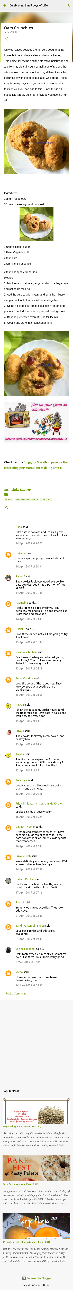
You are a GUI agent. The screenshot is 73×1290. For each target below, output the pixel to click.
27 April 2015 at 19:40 (29, 938)
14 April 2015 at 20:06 (29, 543)
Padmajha (22, 602)
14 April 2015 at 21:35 (29, 592)
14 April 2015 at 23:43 (29, 619)
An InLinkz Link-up (17, 489)
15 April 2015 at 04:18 (29, 668)
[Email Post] (6, 496)
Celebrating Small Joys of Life (29, 5)
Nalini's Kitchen (25, 879)
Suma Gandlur (24, 678)
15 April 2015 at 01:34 (29, 642)
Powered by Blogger (38, 1278)
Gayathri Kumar (25, 826)
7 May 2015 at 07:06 (28, 962)
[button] (6, 39)
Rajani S (20, 576)
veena (19, 972)
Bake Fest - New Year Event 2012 (21, 1184)
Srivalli (20, 730)
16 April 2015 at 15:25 (29, 816)
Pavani (20, 902)
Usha (19, 526)
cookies (46, 499)
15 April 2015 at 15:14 (29, 770)
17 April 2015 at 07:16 (29, 892)
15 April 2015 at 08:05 (29, 694)
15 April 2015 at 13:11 (29, 721)
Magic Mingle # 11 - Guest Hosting (22, 1126)
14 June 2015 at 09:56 (29, 985)
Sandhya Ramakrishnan (30, 925)
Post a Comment (15, 993)
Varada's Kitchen (26, 652)
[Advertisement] (36, 1042)
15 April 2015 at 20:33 (29, 793)
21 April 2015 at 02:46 (29, 915)
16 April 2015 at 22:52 (29, 869)
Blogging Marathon (27, 499)
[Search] (68, 5)
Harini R (20, 628)
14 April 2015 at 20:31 (29, 566)
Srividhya (21, 780)
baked (8, 499)
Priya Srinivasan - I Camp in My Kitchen (39, 803)
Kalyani (20, 704)
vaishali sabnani (25, 948)
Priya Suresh (23, 856)
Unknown (21, 553)
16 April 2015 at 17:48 (29, 846)
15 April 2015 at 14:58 (29, 744)
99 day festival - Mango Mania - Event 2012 (26, 1242)
